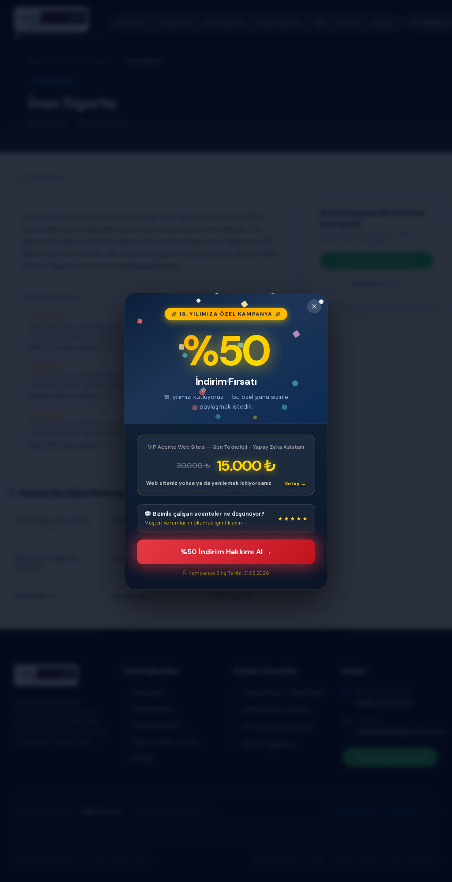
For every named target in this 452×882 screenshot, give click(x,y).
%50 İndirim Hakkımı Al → (226, 551)
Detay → (295, 483)
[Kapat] (314, 306)
